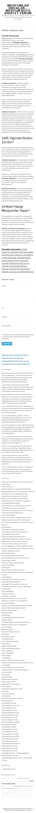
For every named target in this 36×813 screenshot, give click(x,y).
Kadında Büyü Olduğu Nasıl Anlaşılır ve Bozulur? (16, 539)
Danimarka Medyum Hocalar (11, 722)
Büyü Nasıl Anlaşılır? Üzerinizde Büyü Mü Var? (16, 622)
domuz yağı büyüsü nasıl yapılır (20, 794)
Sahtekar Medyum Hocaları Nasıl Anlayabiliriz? (16, 489)
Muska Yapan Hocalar (8, 682)
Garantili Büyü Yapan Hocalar (11, 534)
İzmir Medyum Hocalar (9, 727)
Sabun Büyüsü (6, 674)
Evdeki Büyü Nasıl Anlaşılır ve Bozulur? (14, 579)
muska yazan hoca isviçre (21, 786)
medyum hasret (12, 781)
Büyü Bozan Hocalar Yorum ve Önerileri (14, 598)
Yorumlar (29, 810)
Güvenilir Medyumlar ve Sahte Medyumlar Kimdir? (17, 546)
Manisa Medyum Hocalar (9, 729)
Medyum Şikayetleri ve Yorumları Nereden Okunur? (18, 491)
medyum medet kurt (25, 796)
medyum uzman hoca (23, 778)
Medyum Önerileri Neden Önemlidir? (13, 570)
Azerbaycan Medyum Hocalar (16, 446)
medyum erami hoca (9, 786)
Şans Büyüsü (6, 615)
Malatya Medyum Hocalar (14, 406)
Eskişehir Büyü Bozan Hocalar (11, 743)
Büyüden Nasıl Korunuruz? (10, 679)
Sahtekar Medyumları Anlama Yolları (17, 385)
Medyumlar (7, 810)
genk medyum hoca (13, 778)
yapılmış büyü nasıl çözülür (14, 796)
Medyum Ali (23, 810)
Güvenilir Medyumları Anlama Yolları (13, 667)
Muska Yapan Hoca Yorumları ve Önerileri (15, 541)
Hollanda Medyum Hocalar (14, 415)
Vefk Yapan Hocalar (8, 636)
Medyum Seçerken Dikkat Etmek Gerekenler (16, 520)
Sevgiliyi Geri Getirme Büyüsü (11, 684)
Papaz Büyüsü (6, 484)
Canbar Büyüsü (6, 577)
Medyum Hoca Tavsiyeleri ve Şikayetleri (14, 624)
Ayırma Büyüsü (6, 527)
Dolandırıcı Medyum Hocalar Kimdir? (13, 563)
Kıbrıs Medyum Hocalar (13, 425)
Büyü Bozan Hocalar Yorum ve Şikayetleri (15, 601)
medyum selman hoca (11, 788)
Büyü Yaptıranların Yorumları (11, 632)
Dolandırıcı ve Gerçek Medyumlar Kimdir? (15, 494)
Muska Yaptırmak (7, 701)
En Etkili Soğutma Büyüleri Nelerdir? (13, 617)
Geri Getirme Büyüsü (8, 515)
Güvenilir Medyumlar (10, 36)
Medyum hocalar (7, 38)
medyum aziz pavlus (6, 790)
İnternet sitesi (6, 326)
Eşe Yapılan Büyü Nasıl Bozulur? (12, 582)
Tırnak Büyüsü (6, 658)
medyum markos (5, 778)
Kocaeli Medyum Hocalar (9, 732)
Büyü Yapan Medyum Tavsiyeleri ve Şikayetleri (16, 501)
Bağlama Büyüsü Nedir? (9, 646)
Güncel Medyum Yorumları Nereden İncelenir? (16, 506)
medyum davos (29, 790)
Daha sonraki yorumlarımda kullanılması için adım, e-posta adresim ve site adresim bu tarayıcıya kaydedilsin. (18, 337)
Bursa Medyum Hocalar (9, 703)
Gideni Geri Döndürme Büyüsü (11, 648)
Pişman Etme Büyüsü (8, 594)
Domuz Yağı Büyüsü (8, 653)
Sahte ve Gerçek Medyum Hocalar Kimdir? (15, 498)
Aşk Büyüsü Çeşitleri (8, 693)
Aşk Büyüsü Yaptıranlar (9, 596)
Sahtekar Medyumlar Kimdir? (11, 551)
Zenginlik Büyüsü (7, 677)
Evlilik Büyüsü (6, 567)
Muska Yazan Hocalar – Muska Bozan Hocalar (16, 517)
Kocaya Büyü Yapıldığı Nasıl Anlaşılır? (13, 529)
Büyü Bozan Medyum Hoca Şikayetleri (14, 536)
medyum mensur (25, 781)
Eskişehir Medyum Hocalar (10, 720)
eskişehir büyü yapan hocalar (8, 792)
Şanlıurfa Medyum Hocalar (10, 715)
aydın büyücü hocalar (14, 790)
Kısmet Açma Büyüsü (8, 603)
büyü (18, 57)
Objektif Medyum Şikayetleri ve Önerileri (15, 496)
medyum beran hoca (25, 792)
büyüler (23, 55)
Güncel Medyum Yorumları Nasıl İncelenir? (15, 532)
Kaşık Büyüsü (6, 644)
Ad (3, 308)
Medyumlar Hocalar (9, 769)
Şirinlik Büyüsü (6, 686)
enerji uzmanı (19, 781)
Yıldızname (5, 691)
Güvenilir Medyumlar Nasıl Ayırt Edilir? (14, 608)
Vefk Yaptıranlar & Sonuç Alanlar (12, 698)
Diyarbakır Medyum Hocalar (10, 713)
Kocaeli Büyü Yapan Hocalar (10, 736)
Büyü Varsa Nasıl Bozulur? (10, 610)
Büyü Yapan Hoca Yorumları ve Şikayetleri (15, 584)
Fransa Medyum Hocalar (13, 436)
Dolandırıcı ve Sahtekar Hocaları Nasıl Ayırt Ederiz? (18, 548)
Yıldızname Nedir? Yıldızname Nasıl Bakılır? (15, 670)
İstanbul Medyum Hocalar (10, 739)
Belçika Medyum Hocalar (9, 746)
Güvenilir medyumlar (20, 42)
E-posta (5, 317)
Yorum (4, 286)
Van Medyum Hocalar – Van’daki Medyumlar (15, 753)
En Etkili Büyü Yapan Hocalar (11, 503)
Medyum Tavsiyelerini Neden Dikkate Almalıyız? (17, 605)
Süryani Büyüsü (6, 655)
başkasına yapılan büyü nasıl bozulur (25, 788)
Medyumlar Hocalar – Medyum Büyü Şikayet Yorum (18, 9)
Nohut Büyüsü (6, 696)
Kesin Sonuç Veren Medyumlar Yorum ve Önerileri (17, 510)
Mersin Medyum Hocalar (9, 710)
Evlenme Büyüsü (7, 672)
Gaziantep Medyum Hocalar (10, 705)
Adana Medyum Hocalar (9, 724)
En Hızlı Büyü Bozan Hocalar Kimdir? (13, 556)
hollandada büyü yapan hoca (7, 794)
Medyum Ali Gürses (15, 810)
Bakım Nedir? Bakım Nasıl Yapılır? (12, 689)
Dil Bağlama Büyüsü (8, 639)
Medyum (30, 808)
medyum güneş (23, 790)
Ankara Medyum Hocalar (14, 455)
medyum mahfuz (17, 792)
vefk (7, 93)
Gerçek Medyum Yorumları (10, 641)
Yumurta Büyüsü (7, 627)
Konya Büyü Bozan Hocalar (10, 734)
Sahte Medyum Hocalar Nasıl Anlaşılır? (14, 508)
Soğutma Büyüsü (7, 620)
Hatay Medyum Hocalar (9, 708)
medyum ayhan (18, 783)
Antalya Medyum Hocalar (10, 717)
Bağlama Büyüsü (7, 613)
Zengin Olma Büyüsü (8, 565)
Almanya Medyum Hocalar (15, 467)
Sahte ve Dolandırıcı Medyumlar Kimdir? (14, 544)
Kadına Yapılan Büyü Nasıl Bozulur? (13, 513)
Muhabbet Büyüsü (7, 629)
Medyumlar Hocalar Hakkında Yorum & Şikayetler (17, 482)
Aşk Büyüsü (5, 634)
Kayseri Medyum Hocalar (9, 741)
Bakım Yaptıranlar (7, 651)
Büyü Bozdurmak (7, 487)
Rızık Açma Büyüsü (7, 591)
